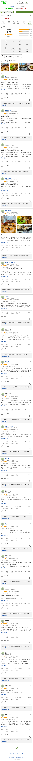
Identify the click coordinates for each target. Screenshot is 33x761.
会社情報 (11, 757)
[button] (5, 67)
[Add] (30, 15)
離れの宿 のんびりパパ (7, 15)
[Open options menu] (31, 76)
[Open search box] (3, 56)
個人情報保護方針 (19, 757)
